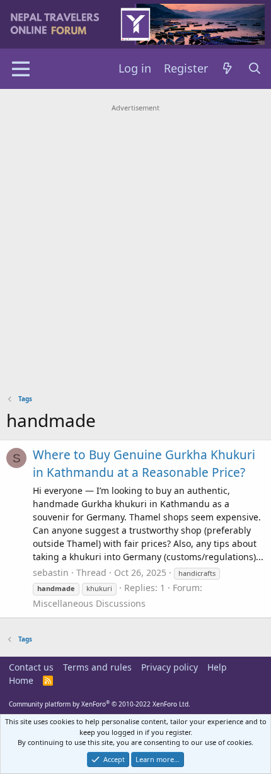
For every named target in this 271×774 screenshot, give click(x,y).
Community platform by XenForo (99, 704)
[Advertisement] (135, 251)
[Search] (254, 68)
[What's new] (227, 68)
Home (21, 680)
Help (217, 667)
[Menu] (20, 69)
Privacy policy (169, 667)
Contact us (31, 667)
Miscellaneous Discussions (89, 603)
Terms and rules (97, 667)
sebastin (51, 572)
